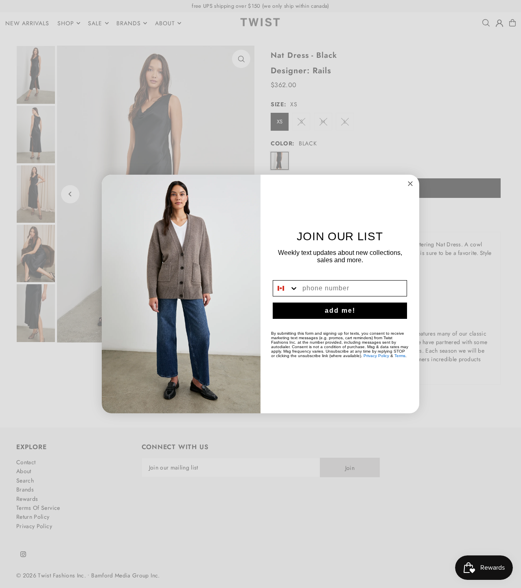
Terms (399, 355)
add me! (340, 310)
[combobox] (285, 288)
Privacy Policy (376, 355)
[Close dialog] (410, 184)
